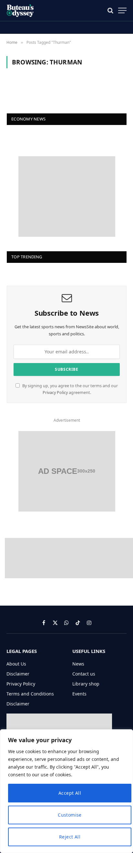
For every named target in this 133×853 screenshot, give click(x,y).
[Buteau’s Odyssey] (20, 10)
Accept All (69, 793)
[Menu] (122, 10)
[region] (66, 791)
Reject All (69, 837)
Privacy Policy (55, 392)
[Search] (110, 10)
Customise (70, 815)
